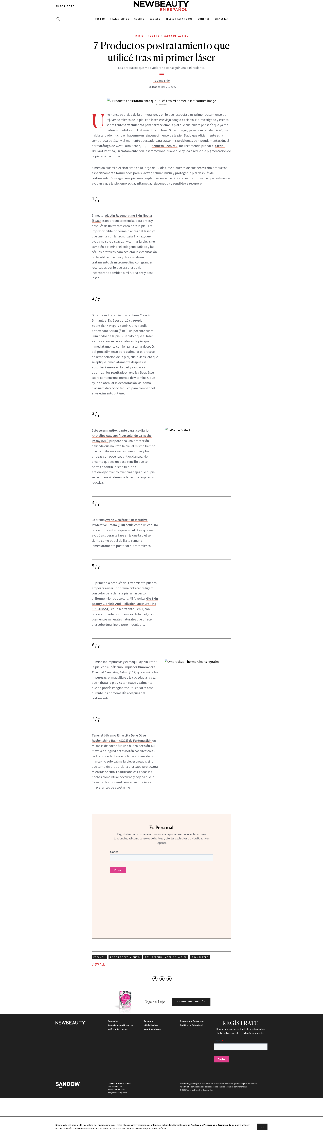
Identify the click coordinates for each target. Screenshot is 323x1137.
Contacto (113, 1020)
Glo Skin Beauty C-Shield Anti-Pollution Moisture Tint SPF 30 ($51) (125, 603)
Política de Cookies (118, 1029)
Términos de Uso (152, 1029)
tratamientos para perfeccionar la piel (152, 125)
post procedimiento (125, 957)
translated (200, 957)
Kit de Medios (151, 1025)
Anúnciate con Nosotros (120, 1025)
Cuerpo (139, 18)
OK (262, 1126)
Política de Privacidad (191, 1025)
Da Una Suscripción (191, 1001)
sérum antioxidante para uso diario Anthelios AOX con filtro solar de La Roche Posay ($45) (122, 435)
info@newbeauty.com (117, 1092)
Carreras (148, 1020)
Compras (204, 18)
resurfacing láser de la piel (166, 957)
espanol (99, 957)
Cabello (155, 18)
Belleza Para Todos (179, 18)
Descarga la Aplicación (192, 1020)
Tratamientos (119, 18)
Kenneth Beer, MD (164, 146)
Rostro (100, 18)
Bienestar (221, 18)
